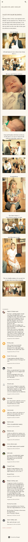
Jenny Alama (10, 444)
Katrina (9, 422)
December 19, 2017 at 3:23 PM (13, 524)
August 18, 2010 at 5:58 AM (13, 338)
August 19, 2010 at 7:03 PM (13, 417)
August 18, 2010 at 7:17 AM (13, 351)
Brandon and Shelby (11, 7)
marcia (9, 410)
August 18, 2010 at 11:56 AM (13, 379)
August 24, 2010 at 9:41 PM (13, 476)
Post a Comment (6, 527)
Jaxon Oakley (10, 519)
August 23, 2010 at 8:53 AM (13, 439)
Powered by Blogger (15, 537)
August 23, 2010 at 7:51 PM (13, 461)
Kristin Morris (10, 356)
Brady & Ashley (11, 481)
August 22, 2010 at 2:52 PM (13, 426)
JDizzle (9, 384)
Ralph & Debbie (11, 311)
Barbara (9, 431)
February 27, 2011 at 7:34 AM (13, 515)
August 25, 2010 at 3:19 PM (13, 499)
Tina (8, 368)
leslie (8, 453)
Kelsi (8, 398)
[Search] (25, 1)
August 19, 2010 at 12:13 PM (13, 394)
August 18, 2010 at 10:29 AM (13, 363)
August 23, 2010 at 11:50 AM (13, 448)
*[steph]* (9, 466)
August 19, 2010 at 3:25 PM (13, 405)
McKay (9, 343)
